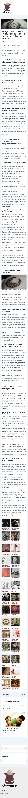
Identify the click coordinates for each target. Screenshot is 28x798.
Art (3, 708)
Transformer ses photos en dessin (13, 706)
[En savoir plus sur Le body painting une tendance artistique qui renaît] (14, 719)
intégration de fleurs (21, 484)
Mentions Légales (4, 793)
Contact (2, 795)
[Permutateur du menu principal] (25, 7)
